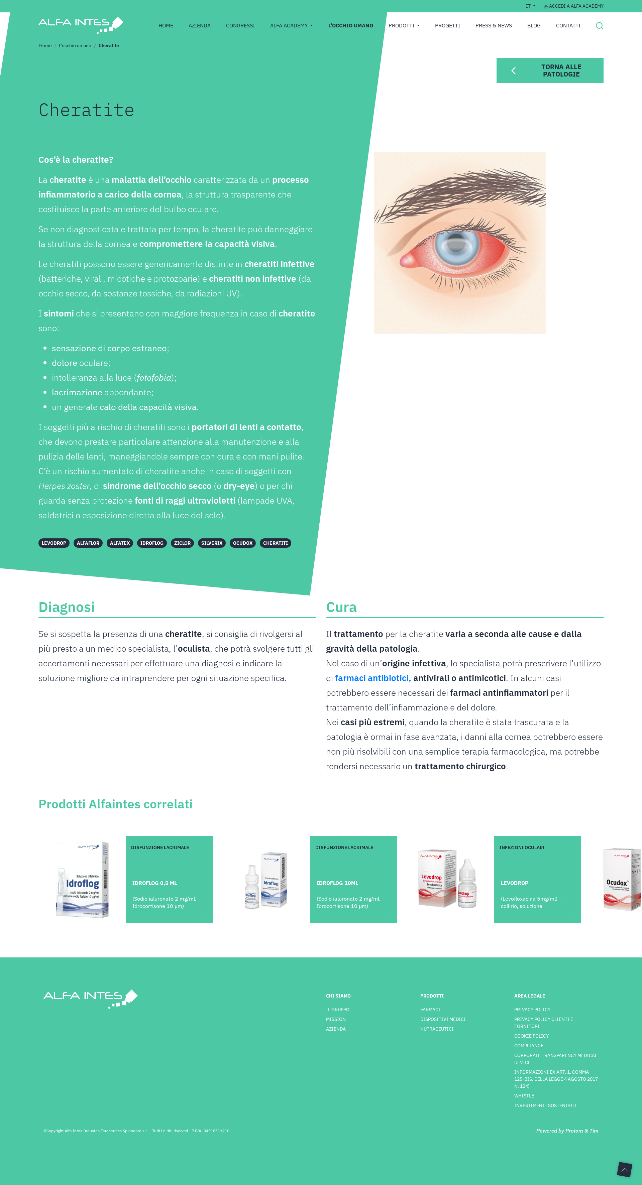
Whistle (524, 1096)
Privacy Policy (532, 1010)
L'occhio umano (75, 45)
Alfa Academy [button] (289, 25)
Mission (336, 1019)
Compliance (528, 1046)
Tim (594, 1130)
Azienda (200, 25)
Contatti (568, 25)
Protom (574, 1130)
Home (165, 25)
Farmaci (430, 1010)
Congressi (240, 25)
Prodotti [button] (402, 25)
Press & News (493, 25)
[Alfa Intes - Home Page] (80, 25)
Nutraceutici (437, 1029)
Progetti (447, 25)
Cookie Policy (531, 1036)
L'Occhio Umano (350, 25)
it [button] (529, 6)
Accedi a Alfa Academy (576, 6)
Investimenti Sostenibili (545, 1105)
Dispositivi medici (443, 1019)
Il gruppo (337, 1010)
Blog (534, 25)
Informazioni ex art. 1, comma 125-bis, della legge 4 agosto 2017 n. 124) (556, 1079)
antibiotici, (390, 677)
